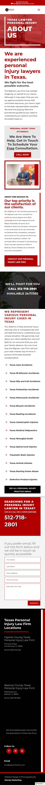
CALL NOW (22, 154)
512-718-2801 (27, 289)
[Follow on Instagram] (15, 750)
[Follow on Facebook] (9, 750)
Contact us (20, 248)
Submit (34, 603)
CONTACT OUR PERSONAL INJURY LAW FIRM (20, 260)
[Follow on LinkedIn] (22, 750)
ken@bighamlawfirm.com (14, 765)
